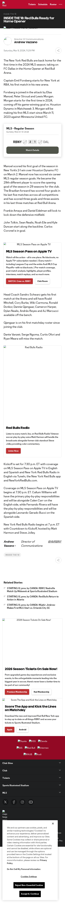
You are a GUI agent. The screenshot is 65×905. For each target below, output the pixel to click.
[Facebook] (14, 802)
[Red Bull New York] (5, 4)
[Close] (53, 823)
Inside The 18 (12, 555)
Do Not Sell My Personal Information (24, 869)
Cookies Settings (29, 876)
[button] (60, 4)
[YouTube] (31, 802)
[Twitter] (5, 802)
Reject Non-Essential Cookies (29, 885)
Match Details (32, 150)
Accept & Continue (30, 894)
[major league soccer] (4, 815)
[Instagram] (22, 802)
